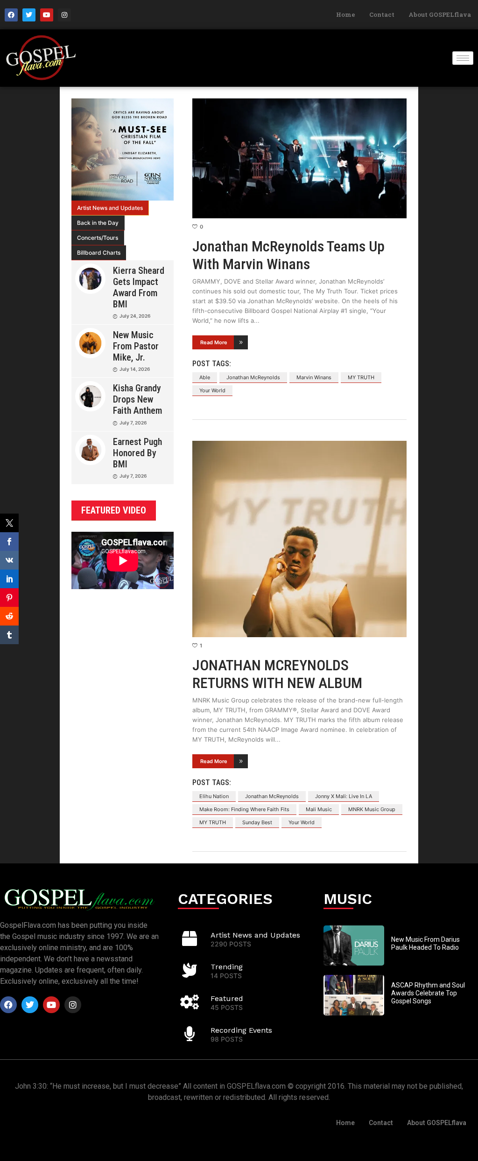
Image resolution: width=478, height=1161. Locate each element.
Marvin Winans (313, 377)
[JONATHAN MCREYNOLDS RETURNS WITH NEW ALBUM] (299, 539)
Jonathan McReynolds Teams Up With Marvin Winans (288, 255)
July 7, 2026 (133, 422)
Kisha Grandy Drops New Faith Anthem (137, 399)
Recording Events (241, 1030)
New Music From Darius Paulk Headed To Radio (425, 943)
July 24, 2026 (135, 316)
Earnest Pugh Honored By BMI (137, 453)
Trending (227, 966)
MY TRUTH (361, 377)
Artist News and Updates (110, 207)
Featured (227, 998)
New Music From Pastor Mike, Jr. (136, 346)
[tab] (110, 208)
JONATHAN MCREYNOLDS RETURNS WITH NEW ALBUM (277, 674)
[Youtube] (46, 14)
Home (345, 14)
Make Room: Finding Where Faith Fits (244, 809)
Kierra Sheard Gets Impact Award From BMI (138, 287)
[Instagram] (64, 14)
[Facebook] (11, 14)
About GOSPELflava (439, 14)
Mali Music (319, 809)
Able (204, 377)
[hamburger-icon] (462, 58)
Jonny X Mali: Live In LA (343, 796)
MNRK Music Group (371, 809)
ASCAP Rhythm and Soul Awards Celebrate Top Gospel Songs (428, 993)
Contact (381, 14)
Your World (212, 390)
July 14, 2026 (135, 369)
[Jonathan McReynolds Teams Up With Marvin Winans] (299, 158)
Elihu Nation (214, 796)
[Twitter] (28, 14)
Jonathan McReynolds (253, 377)
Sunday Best (257, 822)
